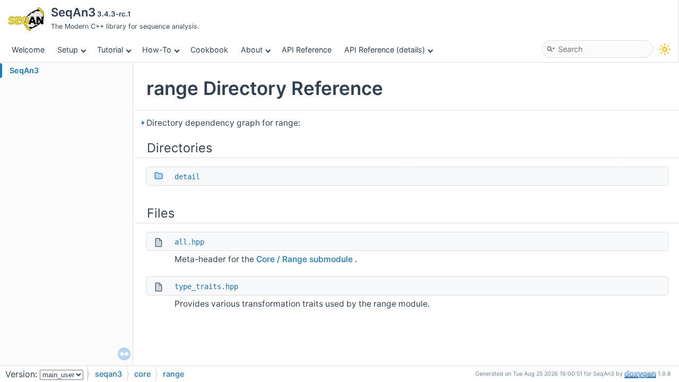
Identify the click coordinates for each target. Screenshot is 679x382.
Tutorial (110, 49)
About (252, 49)
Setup (67, 49)
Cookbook (209, 49)
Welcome (28, 49)
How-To (156, 49)
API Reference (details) (384, 49)
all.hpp (189, 242)
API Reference (307, 49)
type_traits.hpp (206, 286)
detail (187, 176)
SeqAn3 (24, 70)
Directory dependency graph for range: (223, 123)
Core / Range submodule (305, 259)
